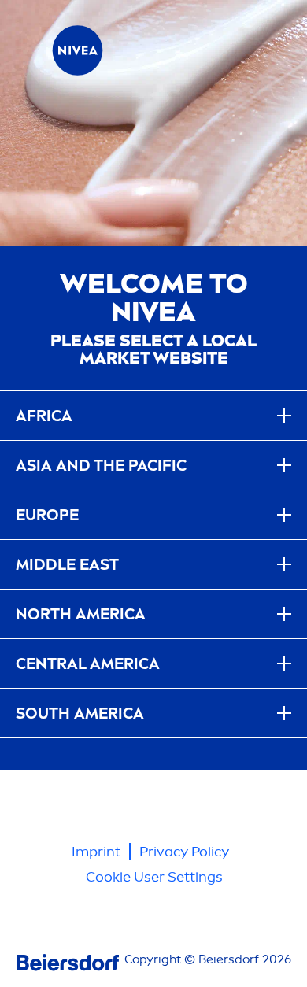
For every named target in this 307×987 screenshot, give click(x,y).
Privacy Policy (184, 851)
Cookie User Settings (154, 876)
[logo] (77, 50)
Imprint (96, 851)
